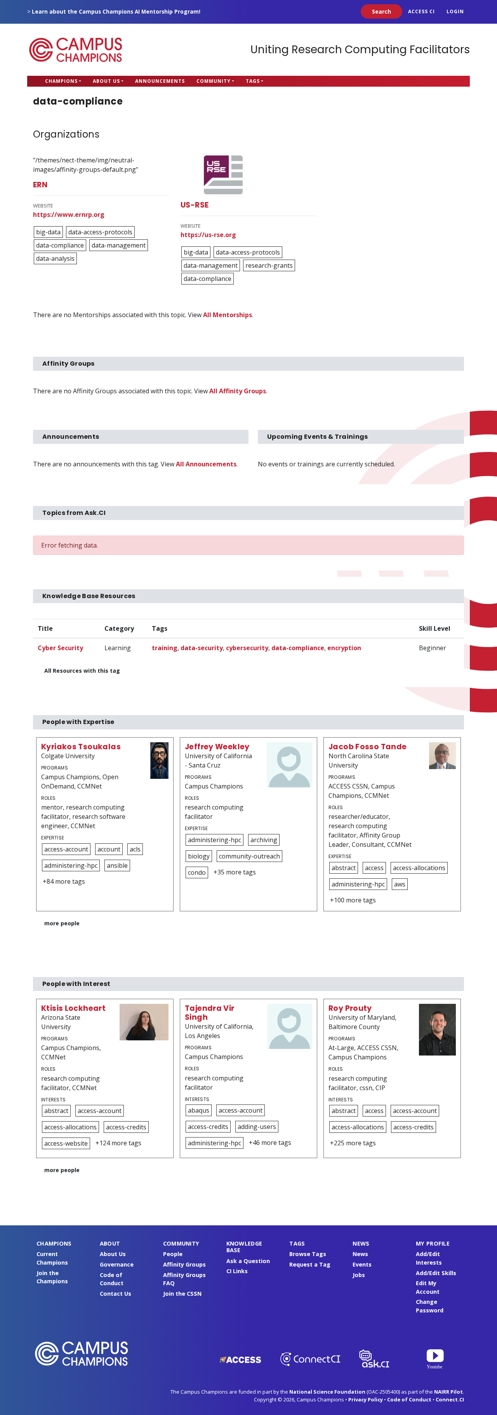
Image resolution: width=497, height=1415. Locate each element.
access (374, 868)
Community (213, 81)
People (172, 1254)
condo (197, 872)
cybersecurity (247, 648)
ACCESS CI (421, 11)
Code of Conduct (409, 1399)
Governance (117, 1264)
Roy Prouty (350, 1008)
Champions (61, 81)
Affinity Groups (184, 1264)
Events (362, 1264)
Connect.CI (450, 1399)
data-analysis (55, 258)
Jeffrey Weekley (217, 747)
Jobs (359, 1275)
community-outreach (249, 856)
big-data (48, 232)
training (164, 648)
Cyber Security (60, 648)
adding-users (257, 1126)
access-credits (126, 1127)
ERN (40, 185)
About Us (106, 81)
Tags (253, 81)
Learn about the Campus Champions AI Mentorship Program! (116, 11)
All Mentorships (227, 315)
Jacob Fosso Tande (367, 747)
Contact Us (115, 1293)
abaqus (198, 1110)
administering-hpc (70, 865)
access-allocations (419, 868)
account (108, 849)
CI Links (237, 1271)
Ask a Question (248, 1261)
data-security (202, 648)
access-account (66, 849)
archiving (263, 840)
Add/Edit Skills (436, 1273)
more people (62, 923)
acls (135, 849)
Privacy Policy (365, 1399)
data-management (119, 245)
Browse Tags (307, 1254)
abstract (344, 868)
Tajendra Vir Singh (210, 1012)
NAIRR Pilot (448, 1391)
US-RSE (195, 205)
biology (199, 856)
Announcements (160, 81)
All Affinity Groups (237, 391)
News (360, 1254)
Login (455, 11)
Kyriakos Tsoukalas (81, 747)
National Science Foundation (327, 1391)
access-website (66, 1143)
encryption (344, 648)
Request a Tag (309, 1264)
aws (399, 884)
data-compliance (60, 245)
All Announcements (206, 464)
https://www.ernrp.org (68, 214)
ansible (117, 865)
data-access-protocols (100, 232)
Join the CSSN (182, 1293)
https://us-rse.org (208, 234)
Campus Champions (75, 49)
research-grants (269, 265)
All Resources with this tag (82, 670)
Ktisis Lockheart (73, 1008)
